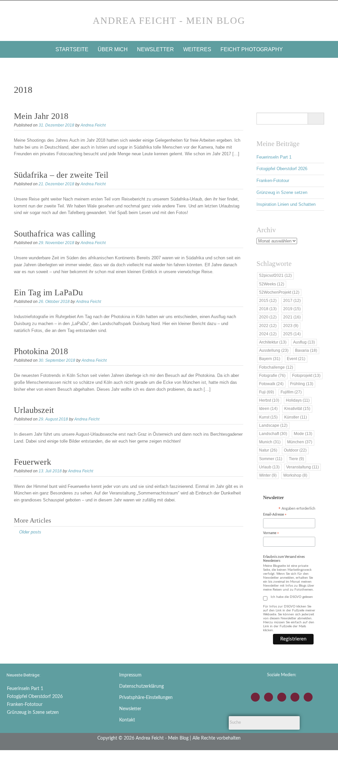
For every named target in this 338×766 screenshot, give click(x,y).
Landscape (273, 425)
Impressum (130, 675)
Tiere (296, 458)
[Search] (315, 119)
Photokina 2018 (41, 351)
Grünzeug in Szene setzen (281, 192)
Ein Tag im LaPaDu (48, 292)
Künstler (295, 417)
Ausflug (304, 342)
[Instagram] (255, 697)
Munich (270, 442)
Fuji (266, 392)
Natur (268, 450)
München (299, 442)
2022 (268, 325)
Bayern (269, 358)
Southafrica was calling (54, 233)
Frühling (301, 384)
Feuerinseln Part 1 (273, 157)
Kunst (268, 417)
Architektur (273, 342)
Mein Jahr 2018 (41, 116)
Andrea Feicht (93, 125)
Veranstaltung (302, 467)
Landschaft (273, 433)
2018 (268, 309)
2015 (268, 300)
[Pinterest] (308, 697)
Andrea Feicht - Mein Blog (169, 20)
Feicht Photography (251, 49)
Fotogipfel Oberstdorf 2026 (281, 168)
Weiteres (197, 49)
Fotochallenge (276, 367)
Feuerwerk (32, 462)
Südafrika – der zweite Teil (61, 175)
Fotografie (272, 375)
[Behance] (294, 697)
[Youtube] (281, 697)
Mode (303, 433)
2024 (268, 334)
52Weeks (271, 284)
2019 (292, 309)
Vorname (271, 533)
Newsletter (155, 49)
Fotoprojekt (306, 375)
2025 (292, 334)
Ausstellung (273, 350)
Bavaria (306, 350)
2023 (290, 325)
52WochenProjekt (279, 292)
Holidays (298, 400)
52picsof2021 (275, 275)
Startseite (71, 49)
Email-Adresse (275, 515)
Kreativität (297, 408)
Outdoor (295, 450)
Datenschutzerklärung (141, 686)
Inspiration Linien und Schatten (286, 204)
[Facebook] (268, 697)
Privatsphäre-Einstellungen (146, 697)
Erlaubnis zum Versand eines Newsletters (284, 559)
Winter (268, 475)
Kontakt (127, 720)
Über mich (113, 49)
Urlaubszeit (34, 410)
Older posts (30, 531)
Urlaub (269, 467)
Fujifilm (291, 392)
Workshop (295, 475)
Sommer (270, 458)
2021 (292, 317)
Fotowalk (271, 384)
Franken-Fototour (272, 180)
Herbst (269, 400)
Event (296, 358)
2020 (268, 317)
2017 (292, 300)
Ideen (268, 408)
